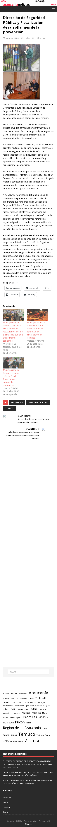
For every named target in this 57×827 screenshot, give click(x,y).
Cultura (26, 702)
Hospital (46, 706)
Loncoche (43, 709)
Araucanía (38, 693)
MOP (5, 717)
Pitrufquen (8, 722)
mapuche (36, 712)
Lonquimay (7, 713)
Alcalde (6, 694)
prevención (17, 402)
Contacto (7, 797)
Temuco (9, 408)
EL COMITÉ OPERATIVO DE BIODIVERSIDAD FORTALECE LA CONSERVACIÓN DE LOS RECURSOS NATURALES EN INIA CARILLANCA (27, 764)
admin (42, 38)
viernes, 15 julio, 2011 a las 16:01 (20, 38)
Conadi (6, 702)
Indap (5, 709)
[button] (52, 9)
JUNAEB (12, 709)
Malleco (26, 712)
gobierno (30, 705)
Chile (31, 698)
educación (8, 705)
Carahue (24, 698)
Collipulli (40, 698)
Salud (45, 728)
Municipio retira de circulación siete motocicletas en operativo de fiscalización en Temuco (36, 330)
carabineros (11, 698)
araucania (23, 693)
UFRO (6, 741)
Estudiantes (19, 705)
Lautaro (33, 708)
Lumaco (17, 713)
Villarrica (32, 740)
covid (19, 702)
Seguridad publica (38, 402)
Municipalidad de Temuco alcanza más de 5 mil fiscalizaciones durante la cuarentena (11, 377)
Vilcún (20, 741)
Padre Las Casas (34, 717)
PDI (48, 717)
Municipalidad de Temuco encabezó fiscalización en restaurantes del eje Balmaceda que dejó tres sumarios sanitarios (13, 331)
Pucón (20, 722)
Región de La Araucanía (22, 727)
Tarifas (6, 812)
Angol (13, 693)
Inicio (5, 802)
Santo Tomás (10, 734)
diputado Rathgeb (37, 702)
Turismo (48, 735)
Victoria (13, 741)
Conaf (13, 702)
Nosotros (7, 807)
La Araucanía (22, 709)
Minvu (44, 713)
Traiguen (40, 735)
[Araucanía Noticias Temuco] (28, 4)
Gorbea (38, 706)
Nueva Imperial (15, 717)
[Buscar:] (29, 671)
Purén (28, 722)
